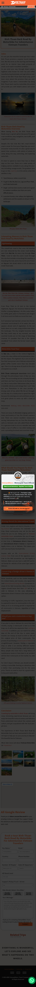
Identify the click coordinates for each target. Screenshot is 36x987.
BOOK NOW (31, 7)
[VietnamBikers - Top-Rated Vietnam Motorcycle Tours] (18, 2)
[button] (3, 3)
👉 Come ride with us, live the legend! (18, 508)
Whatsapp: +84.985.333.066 (9, 6)
